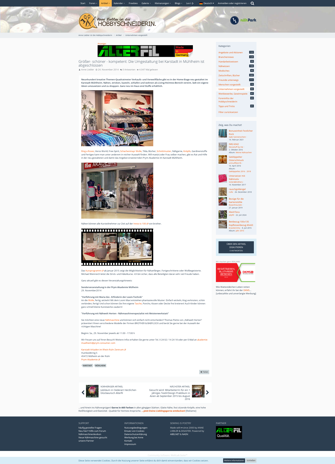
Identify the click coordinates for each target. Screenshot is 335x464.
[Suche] (252, 3)
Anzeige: (102, 43)
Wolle (139, 151)
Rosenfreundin (235, 205)
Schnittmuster (164, 151)
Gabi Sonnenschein (237, 137)
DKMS (246, 290)
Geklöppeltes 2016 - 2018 (240, 171)
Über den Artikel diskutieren (236, 247)
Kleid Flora (234, 211)
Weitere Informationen (234, 460)
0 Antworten (129, 69)
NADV (185, 434)
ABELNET (174, 434)
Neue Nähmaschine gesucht (93, 437)
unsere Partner (86, 440)
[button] (206, 3)
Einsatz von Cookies (134, 430)
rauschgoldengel (237, 189)
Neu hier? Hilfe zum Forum (92, 430)
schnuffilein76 (235, 163)
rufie (231, 192)
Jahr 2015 (240, 230)
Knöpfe (187, 151)
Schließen (251, 460)
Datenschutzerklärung (135, 434)
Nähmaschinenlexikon (90, 434)
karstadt (87, 365)
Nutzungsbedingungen (135, 427)
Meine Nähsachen (244, 152)
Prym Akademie (89, 359)
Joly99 (231, 215)
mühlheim (100, 365)
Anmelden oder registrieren (232, 3)
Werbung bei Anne (133, 437)
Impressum (130, 444)
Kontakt (128, 440)
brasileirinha (234, 228)
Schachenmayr (127, 151)
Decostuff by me (236, 147)
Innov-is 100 (139, 223)
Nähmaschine (112, 319)
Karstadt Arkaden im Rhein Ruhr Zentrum (102, 349)
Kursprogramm (93, 270)
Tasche (138, 303)
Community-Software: (167, 455)
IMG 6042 (234, 144)
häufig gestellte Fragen (90, 427)
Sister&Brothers (236, 182)
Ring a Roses (87, 151)
